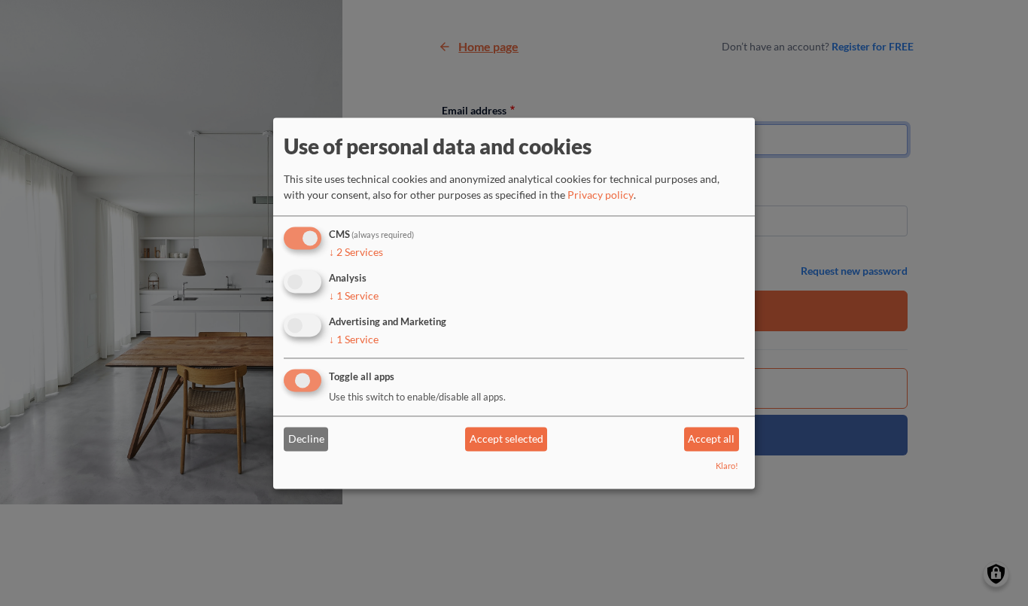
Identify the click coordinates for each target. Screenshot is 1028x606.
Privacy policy (600, 195)
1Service (354, 295)
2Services (356, 252)
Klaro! (727, 465)
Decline (306, 439)
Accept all (711, 439)
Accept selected (506, 439)
